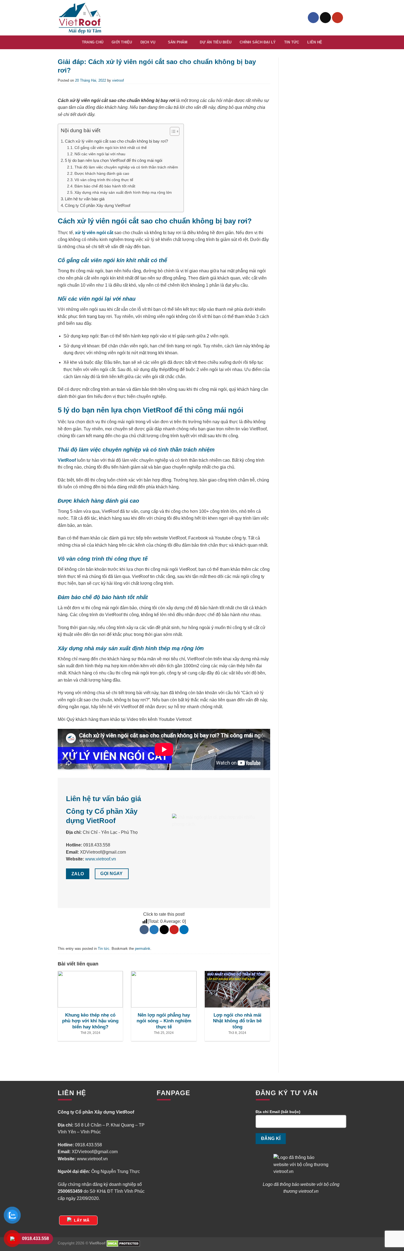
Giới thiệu (122, 42)
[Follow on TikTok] (325, 17)
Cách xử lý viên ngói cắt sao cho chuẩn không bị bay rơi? (116, 141)
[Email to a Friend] (164, 929)
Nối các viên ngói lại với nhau (100, 154)
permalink (142, 948)
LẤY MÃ (82, 1220)
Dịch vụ (148, 42)
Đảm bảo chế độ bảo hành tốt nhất (105, 186)
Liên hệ (314, 42)
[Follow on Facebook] (313, 17)
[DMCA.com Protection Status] (123, 1243)
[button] (172, 132)
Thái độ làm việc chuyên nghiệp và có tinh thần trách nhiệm (126, 167)
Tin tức (291, 42)
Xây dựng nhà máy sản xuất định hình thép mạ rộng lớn (123, 192)
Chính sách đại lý (258, 42)
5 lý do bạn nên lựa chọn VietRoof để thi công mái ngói (113, 160)
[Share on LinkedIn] (184, 929)
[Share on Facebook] (144, 929)
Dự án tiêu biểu (215, 42)
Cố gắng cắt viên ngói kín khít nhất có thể (111, 147)
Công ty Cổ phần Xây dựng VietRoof (97, 205)
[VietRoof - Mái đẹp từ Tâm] (80, 17)
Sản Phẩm (177, 42)
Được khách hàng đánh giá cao (102, 173)
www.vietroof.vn (100, 859)
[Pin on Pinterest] (174, 929)
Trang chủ (92, 42)
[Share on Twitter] (154, 929)
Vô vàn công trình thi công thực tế (104, 180)
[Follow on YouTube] (337, 17)
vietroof (118, 80)
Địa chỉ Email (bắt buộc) (278, 1111)
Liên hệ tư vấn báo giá (84, 198)
